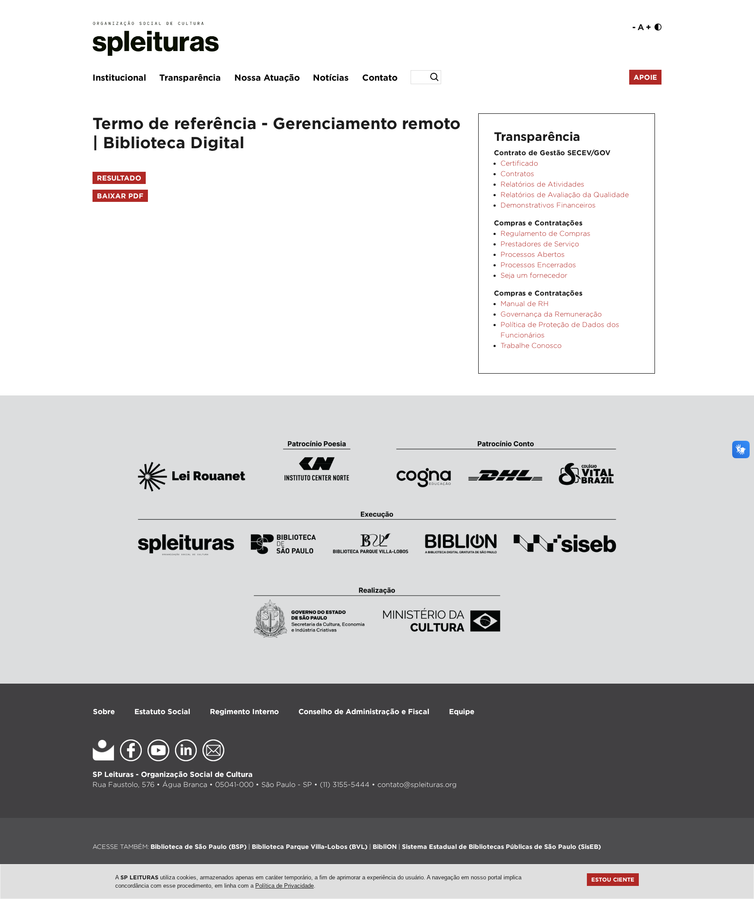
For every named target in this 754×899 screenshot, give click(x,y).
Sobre (104, 711)
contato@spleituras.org (417, 784)
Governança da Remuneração (551, 314)
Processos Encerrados (538, 265)
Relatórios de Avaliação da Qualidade (564, 194)
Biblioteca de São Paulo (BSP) (199, 846)
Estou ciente (612, 879)
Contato (380, 77)
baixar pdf (120, 196)
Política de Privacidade (284, 885)
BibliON (385, 846)
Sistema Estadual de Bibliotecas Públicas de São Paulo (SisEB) (501, 846)
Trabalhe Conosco (531, 345)
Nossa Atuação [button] (267, 77)
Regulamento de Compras (545, 233)
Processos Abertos (532, 254)
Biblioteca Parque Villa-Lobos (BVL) (309, 846)
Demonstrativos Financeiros (548, 205)
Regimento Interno (244, 711)
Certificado (519, 163)
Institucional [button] (119, 77)
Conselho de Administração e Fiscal (363, 711)
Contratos (517, 173)
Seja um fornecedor (533, 275)
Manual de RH (524, 303)
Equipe (461, 711)
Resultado (119, 178)
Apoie (645, 77)
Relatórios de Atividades (542, 184)
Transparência (190, 77)
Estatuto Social (162, 711)
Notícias (331, 77)
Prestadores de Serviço (539, 244)
